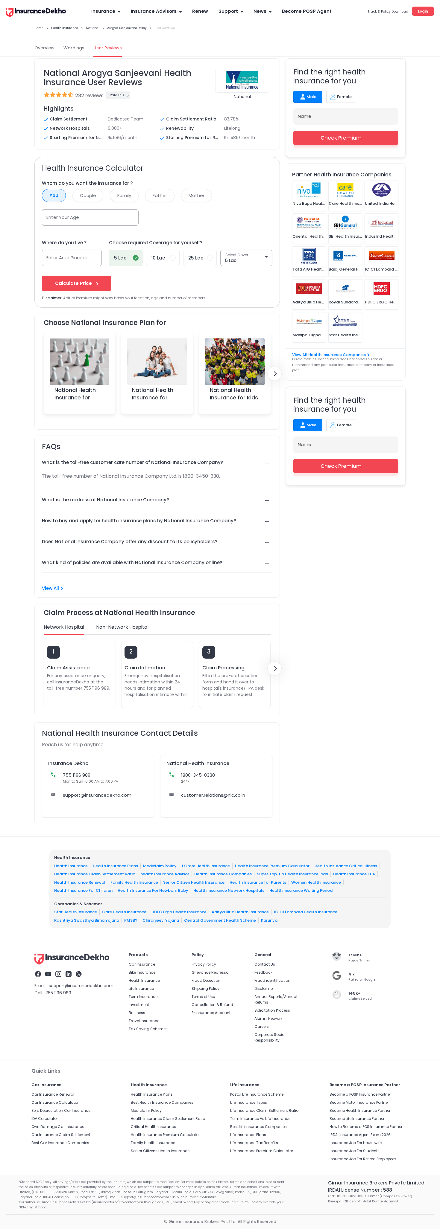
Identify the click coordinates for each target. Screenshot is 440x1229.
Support (228, 11)
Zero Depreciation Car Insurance (60, 1110)
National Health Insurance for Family (152, 397)
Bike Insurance (142, 972)
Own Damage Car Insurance (57, 1126)
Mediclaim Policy (160, 866)
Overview (44, 48)
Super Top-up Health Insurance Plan (292, 874)
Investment (139, 1004)
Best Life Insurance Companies (258, 1126)
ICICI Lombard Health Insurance (305, 912)
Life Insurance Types (248, 1102)
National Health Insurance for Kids (234, 393)
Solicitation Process (272, 1010)
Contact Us (264, 964)
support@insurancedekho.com (97, 795)
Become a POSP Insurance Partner (360, 1094)
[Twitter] (78, 974)
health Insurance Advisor (164, 874)
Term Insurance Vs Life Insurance (260, 1118)
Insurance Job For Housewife (356, 1142)
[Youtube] (48, 974)
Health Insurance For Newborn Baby (153, 890)
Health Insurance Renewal (79, 882)
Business (137, 1012)
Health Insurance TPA (354, 874)
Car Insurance (142, 964)
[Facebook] (38, 974)
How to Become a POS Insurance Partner (366, 1126)
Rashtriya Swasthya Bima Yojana (86, 920)
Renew (200, 11)
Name (304, 116)
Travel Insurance (144, 1020)
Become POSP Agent (307, 11)
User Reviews (107, 48)
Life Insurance (141, 988)
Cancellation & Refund (212, 1004)
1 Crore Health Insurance (206, 866)
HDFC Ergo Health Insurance (179, 912)
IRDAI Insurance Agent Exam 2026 (360, 1134)
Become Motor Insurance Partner (359, 1102)
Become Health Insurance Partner (360, 1110)
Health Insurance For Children (83, 890)
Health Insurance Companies (223, 874)
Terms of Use (203, 996)
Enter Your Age (62, 217)
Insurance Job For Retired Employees (363, 1158)
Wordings (73, 48)
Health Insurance (71, 866)
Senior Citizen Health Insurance (193, 882)
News (260, 11)
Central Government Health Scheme (220, 920)
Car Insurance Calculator (54, 1102)
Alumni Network (268, 1018)
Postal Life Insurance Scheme (256, 1094)
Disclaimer (264, 988)
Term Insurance (143, 996)
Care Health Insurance (124, 912)
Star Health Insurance (75, 912)
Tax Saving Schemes (148, 1028)
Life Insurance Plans (248, 1134)
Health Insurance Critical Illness (346, 866)
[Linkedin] (68, 974)
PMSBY (130, 920)
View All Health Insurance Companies (329, 355)
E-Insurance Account (211, 1012)
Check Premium (341, 137)
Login (423, 11)
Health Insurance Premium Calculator (272, 866)
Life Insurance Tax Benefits (254, 1142)
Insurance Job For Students (355, 1150)
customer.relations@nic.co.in (213, 795)
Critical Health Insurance (153, 1126)
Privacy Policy (204, 964)
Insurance (103, 11)
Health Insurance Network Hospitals (228, 890)
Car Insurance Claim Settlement (60, 1134)
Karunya (269, 920)
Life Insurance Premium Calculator (261, 1150)
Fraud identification (272, 980)
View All (50, 588)
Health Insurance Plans (115, 866)
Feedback (263, 972)
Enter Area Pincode (67, 257)
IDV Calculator (44, 1118)
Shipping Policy (205, 988)
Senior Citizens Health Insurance (160, 1150)
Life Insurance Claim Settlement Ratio (264, 1110)
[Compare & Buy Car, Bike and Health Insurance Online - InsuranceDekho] (36, 13)
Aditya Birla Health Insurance (240, 912)
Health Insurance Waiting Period (301, 890)
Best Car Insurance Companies (60, 1142)
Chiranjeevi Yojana (160, 920)
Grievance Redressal (211, 972)
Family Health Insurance (134, 882)
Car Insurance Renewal (52, 1094)
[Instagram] (58, 974)
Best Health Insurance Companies (162, 1102)
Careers (261, 1026)
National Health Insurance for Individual (75, 397)
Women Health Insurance (316, 882)
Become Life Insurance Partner (357, 1118)
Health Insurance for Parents (258, 882)
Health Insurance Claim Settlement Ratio (94, 874)
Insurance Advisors (154, 11)
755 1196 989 (58, 993)
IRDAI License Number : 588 (360, 1190)
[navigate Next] (274, 374)
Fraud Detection (206, 980)
